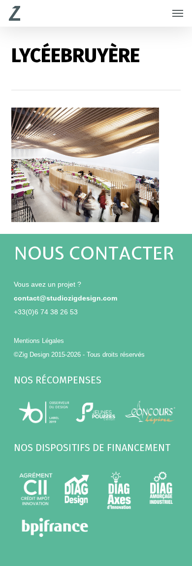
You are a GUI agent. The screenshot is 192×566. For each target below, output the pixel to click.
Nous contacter (94, 253)
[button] (177, 13)
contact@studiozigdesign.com (65, 298)
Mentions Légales (39, 340)
